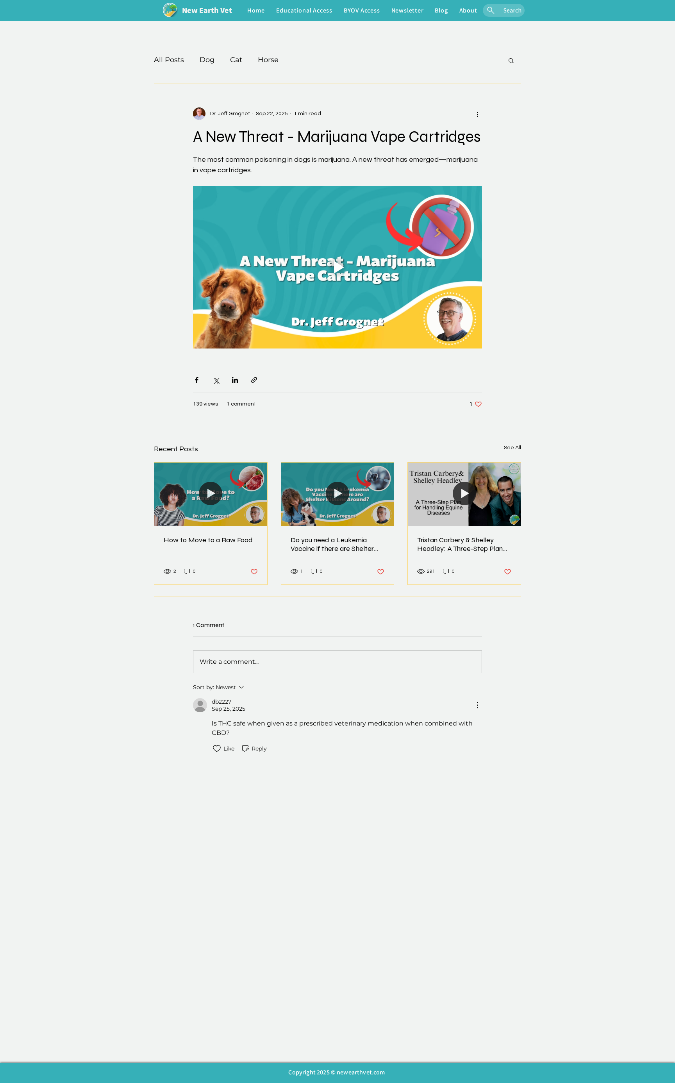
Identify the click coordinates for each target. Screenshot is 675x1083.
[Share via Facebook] (196, 380)
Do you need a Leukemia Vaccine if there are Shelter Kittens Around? (332, 544)
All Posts (169, 59)
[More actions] (477, 113)
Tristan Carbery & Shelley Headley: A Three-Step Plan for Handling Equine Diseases (461, 544)
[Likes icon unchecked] (217, 748)
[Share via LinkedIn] (235, 380)
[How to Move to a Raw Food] (210, 494)
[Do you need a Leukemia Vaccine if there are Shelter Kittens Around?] (337, 494)
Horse (268, 59)
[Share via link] (254, 380)
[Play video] (337, 267)
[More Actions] (477, 705)
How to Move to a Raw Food (208, 540)
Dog (207, 59)
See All (512, 447)
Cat (236, 59)
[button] (304, 10)
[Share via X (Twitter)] (216, 380)
